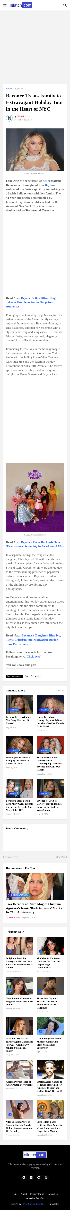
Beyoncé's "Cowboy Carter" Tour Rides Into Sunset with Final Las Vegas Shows (49, 805)
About (24, 1194)
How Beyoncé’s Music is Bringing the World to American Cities (18, 760)
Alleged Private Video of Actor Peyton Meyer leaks (19, 1083)
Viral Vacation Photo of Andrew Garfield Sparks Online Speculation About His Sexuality (19, 1126)
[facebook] (24, 1177)
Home (9, 89)
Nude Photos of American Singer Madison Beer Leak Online (19, 1001)
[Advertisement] (35, 45)
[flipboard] (31, 1177)
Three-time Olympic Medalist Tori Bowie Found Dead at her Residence (47, 1003)
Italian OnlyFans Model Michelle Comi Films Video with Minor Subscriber (49, 1043)
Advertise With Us (35, 1198)
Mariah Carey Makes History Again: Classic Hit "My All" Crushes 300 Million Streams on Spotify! (19, 1044)
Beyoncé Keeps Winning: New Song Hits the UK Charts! (19, 720)
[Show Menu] (4, 5)
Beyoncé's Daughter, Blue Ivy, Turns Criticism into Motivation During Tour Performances (33, 640)
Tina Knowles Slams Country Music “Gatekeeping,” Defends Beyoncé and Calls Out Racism (49, 763)
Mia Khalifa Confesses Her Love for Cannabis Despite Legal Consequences (48, 963)
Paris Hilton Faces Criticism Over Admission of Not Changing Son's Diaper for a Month (50, 1126)
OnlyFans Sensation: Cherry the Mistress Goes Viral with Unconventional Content (19, 963)
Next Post (60, 857)
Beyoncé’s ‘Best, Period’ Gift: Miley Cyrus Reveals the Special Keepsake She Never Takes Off (19, 805)
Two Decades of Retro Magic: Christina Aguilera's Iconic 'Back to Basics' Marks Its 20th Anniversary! (34, 908)
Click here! (34, 656)
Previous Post (11, 857)
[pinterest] (39, 1177)
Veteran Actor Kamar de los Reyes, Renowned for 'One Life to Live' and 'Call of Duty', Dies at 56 (49, 1086)
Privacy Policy (37, 1194)
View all (60, 690)
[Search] (65, 5)
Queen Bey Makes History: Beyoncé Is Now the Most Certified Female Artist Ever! (50, 722)
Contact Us (53, 1194)
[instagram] (46, 1177)
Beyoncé (18, 89)
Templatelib (53, 1204)
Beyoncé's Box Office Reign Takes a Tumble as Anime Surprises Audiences (31, 302)
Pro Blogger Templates (34, 1204)
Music (37, 676)
